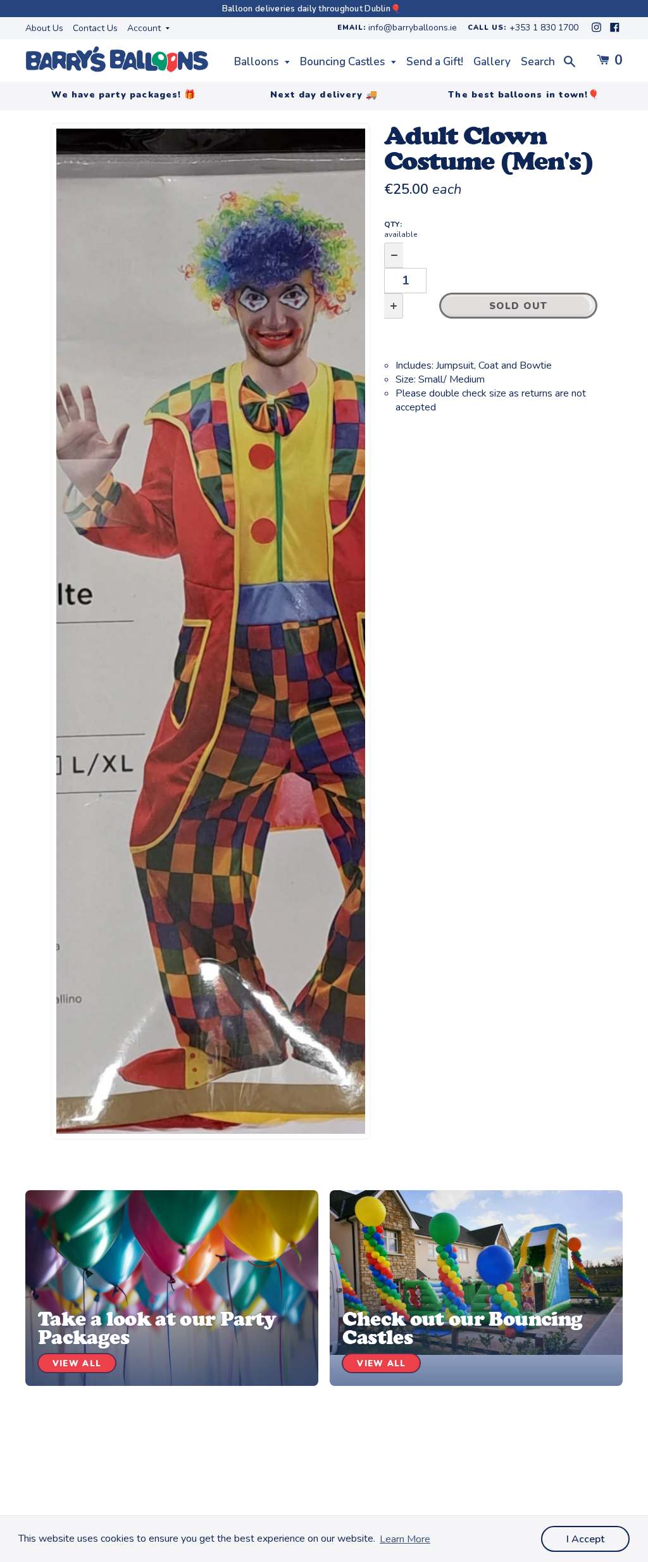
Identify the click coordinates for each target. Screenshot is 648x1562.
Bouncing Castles (343, 61)
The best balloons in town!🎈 (524, 95)
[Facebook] (615, 31)
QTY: (400, 229)
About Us (44, 28)
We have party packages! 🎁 (123, 95)
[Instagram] (598, 31)
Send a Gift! (434, 61)
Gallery (492, 61)
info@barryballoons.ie (412, 28)
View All (77, 1363)
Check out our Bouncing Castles (462, 1328)
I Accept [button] (585, 1539)
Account (145, 28)
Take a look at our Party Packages (157, 1328)
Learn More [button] (405, 1539)
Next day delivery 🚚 (324, 95)
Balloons (257, 61)
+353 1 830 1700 (543, 28)
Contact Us (95, 28)
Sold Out (518, 306)
